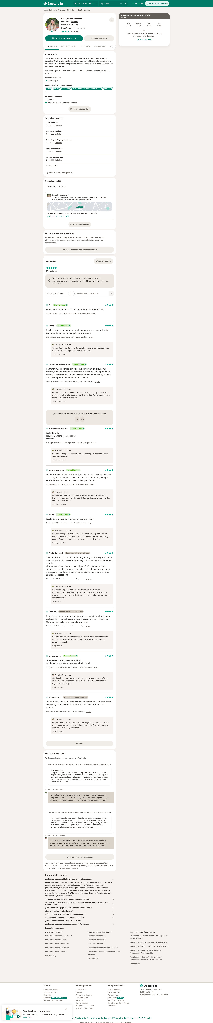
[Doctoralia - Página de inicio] (57, 3)
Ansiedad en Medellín (97, 936)
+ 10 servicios (51, 165)
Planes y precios (114, 989)
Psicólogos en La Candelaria (57, 943)
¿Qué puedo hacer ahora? (58, 216)
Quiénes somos (50, 992)
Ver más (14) (50, 955)
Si (77, 419)
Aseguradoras (100, 46)
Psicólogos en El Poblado (55, 939)
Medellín (82, 200)
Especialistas (81, 989)
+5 (46, 91)
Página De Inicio (49, 10)
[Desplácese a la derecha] (114, 46)
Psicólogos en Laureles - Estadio (58, 936)
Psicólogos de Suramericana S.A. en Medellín (148, 942)
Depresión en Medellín (97, 939)
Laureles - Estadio (71, 200)
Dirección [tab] (51, 186)
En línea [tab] (62, 186)
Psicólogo (61, 10)
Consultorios (85, 46)
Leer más (27, 1017)
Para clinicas (113, 995)
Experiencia (52, 46)
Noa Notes (115, 997)
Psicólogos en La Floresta (55, 951)
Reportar (92, 314)
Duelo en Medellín (95, 943)
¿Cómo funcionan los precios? (60, 172)
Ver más (87, 744)
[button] (64, 38)
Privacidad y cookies (51, 989)
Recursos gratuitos (116, 1000)
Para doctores (114, 992)
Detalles (58, 125)
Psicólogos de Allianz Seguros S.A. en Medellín (149, 946)
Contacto (47, 995)
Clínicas (79, 992)
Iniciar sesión (137, 3)
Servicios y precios (68, 46)
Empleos (54, 997)
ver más (48, 73)
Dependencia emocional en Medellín (103, 947)
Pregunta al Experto (84, 995)
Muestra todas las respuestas (80, 857)
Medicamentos (82, 997)
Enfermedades (82, 1003)
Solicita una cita (144, 40)
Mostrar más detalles (80, 110)
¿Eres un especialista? (156, 3)
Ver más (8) (135, 963)
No (82, 419)
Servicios (79, 1000)
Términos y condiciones (53, 1000)
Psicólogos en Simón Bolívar (57, 947)
